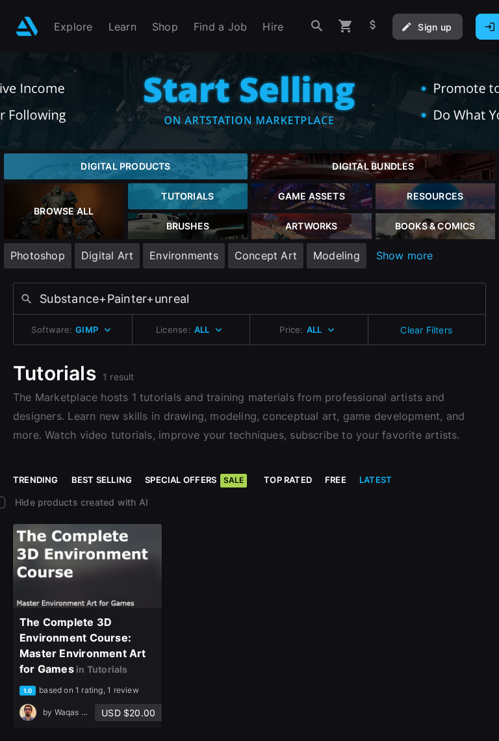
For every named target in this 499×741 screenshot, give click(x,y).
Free (335, 479)
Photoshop (37, 255)
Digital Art (107, 255)
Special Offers (194, 479)
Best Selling (102, 479)
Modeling (336, 255)
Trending (35, 479)
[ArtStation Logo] (27, 26)
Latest (375, 479)
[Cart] (345, 26)
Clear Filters (426, 329)
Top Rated (288, 479)
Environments (183, 255)
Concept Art (266, 255)
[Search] (317, 26)
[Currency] (372, 26)
